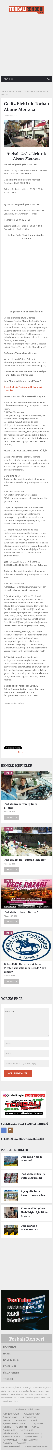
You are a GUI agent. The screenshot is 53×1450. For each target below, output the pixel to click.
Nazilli (35, 1420)
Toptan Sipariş (30, 1440)
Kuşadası (21, 1420)
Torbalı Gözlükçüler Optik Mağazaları (33, 1176)
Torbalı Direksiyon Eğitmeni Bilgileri (21, 806)
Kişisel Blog (27, 1430)
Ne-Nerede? (9, 1347)
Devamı (9, 817)
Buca (36, 1427)
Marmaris (23, 1443)
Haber (19, 91)
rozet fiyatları (12, 1414)
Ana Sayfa (9, 91)
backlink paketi (33, 1414)
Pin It (20, 752)
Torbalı (8, 1379)
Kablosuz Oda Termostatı (17, 1423)
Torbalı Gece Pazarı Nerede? (21, 912)
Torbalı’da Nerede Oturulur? (31, 1158)
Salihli (8, 1427)
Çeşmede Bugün (32, 1433)
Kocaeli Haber (11, 1417)
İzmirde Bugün (11, 1433)
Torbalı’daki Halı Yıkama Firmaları (25, 859)
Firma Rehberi (11, 1372)
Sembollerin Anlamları (36, 1446)
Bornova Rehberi (12, 1436)
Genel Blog (10, 1430)
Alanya (8, 1443)
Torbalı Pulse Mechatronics (29, 1227)
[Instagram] (10, 1130)
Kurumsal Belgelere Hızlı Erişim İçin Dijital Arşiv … (35, 1212)
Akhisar (39, 1423)
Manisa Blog (33, 1436)
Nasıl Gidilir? (11, 1360)
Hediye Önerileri (12, 1446)
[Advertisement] (26, 45)
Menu (7, 78)
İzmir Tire (22, 1427)
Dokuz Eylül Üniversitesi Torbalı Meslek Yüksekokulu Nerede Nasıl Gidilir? (25, 968)
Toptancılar (11, 1440)
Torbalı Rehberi (26, 1339)
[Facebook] (4, 1130)
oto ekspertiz (31, 1417)
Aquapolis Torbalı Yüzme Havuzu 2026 (33, 1193)
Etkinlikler (10, 1366)
